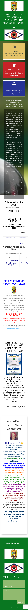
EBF (18, 210)
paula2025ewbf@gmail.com (14, 328)
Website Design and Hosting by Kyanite (14, 607)
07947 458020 (17, 543)
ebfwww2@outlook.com (14, 458)
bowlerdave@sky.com (14, 406)
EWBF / (12, 210)
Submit (21, 602)
